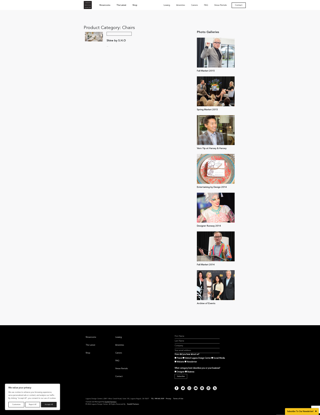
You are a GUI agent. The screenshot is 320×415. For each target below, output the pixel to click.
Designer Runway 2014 (209, 226)
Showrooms (104, 5)
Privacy (168, 398)
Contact (238, 5)
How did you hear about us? (187, 354)
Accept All (49, 404)
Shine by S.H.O (116, 40)
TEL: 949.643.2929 (158, 398)
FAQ (206, 5)
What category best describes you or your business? (197, 368)
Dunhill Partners (110, 402)
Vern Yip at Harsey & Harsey (211, 148)
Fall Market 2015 (206, 71)
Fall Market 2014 (206, 265)
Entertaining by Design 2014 (212, 187)
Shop (134, 5)
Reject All (32, 404)
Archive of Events (206, 303)
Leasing (167, 5)
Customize (16, 404)
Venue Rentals (220, 5)
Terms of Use (178, 398)
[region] (32, 397)
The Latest (121, 5)
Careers (194, 5)
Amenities (180, 5)
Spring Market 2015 (207, 110)
